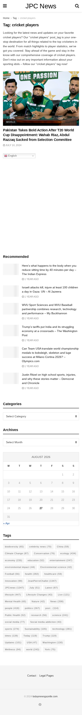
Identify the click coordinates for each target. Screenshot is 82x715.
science (60, 615)
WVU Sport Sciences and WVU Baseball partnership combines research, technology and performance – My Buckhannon (49, 309)
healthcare (53, 574)
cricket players (27, 18)
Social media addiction (46, 622)
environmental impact (20, 567)
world (32, 649)
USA (32, 642)
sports (12, 629)
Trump (50, 635)
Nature (38, 601)
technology (62, 629)
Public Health (15, 615)
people (12, 608)
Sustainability (36, 629)
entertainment (61, 560)
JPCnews (14, 587)
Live (64, 594)
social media (15, 622)
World (10, 122)
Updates (13, 642)
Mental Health (15, 601)
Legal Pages (46, 675)
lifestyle (13, 594)
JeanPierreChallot (42, 581)
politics (32, 608)
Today (30, 635)
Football (12, 574)
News (57, 601)
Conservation (44, 553)
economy (13, 560)
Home (6, 18)
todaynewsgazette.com (45, 696)
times (11, 635)
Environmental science (56, 567)
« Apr (6, 523)
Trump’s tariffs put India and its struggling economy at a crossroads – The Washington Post (49, 331)
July (34, 587)
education (36, 560)
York (50, 649)
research (39, 615)
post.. (52, 608)
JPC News (40, 6)
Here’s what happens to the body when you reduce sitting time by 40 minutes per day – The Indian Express (49, 270)
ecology (68, 553)
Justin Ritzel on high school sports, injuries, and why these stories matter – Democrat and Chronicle (49, 379)
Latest (51, 587)
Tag (15, 18)
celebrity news (40, 546)
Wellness (13, 649)
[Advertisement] (41, 205)
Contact (31, 675)
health (32, 574)
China (63, 546)
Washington (53, 642)
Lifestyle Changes (39, 594)
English (12, 155)
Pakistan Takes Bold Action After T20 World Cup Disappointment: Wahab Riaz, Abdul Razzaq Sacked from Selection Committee (38, 135)
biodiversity (14, 546)
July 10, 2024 (13, 145)
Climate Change (17, 553)
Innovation (13, 581)
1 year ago (31, 279)
